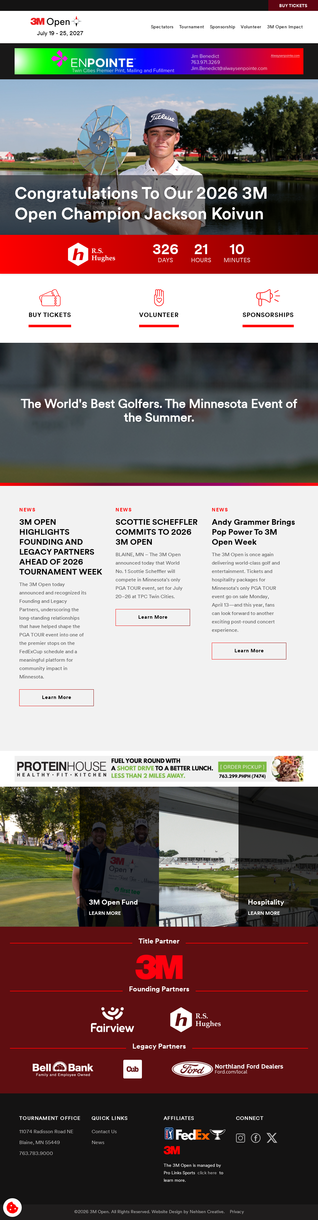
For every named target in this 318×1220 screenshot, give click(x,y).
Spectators (162, 27)
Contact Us (104, 1131)
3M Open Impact (285, 27)
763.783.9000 (36, 1153)
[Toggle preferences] (12, 1207)
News (98, 1142)
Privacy (237, 1212)
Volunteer (251, 27)
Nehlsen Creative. (207, 1212)
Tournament (191, 27)
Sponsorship (222, 27)
